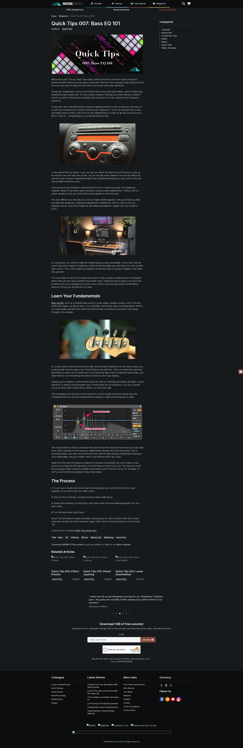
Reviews (127, 695)
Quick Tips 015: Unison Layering (97, 573)
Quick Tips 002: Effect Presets (65, 573)
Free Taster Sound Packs (134, 684)
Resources (167, 32)
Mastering (108, 537)
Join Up (146, 639)
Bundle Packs (57, 699)
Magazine (63, 16)
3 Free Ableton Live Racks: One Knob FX (103, 698)
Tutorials (166, 29)
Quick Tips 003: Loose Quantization (129, 573)
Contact (127, 703)
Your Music (128, 692)
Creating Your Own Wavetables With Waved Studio (102, 685)
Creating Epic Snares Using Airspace (102, 707)
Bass (60, 537)
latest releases (123, 544)
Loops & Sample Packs (60, 684)
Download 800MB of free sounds (67, 544)
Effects (85, 537)
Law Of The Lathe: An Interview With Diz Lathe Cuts (102, 692)
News (164, 38)
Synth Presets (57, 692)
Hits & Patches (57, 688)
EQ (67, 537)
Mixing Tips (96, 537)
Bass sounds (57, 303)
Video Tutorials (169, 48)
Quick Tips (67, 29)
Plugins (54, 703)
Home (53, 16)
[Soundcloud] (167, 699)
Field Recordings (58, 695)
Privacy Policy (126, 661)
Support (127, 699)
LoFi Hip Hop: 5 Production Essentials (102, 703)
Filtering (74, 537)
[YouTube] (173, 699)
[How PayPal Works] (91, 725)
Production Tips (169, 35)
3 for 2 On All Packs (168, 10)
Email (121, 634)
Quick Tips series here (85, 530)
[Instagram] (178, 699)
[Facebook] (162, 699)
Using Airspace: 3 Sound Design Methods (100, 712)
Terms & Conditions (132, 706)
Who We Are (129, 688)
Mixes (164, 42)
